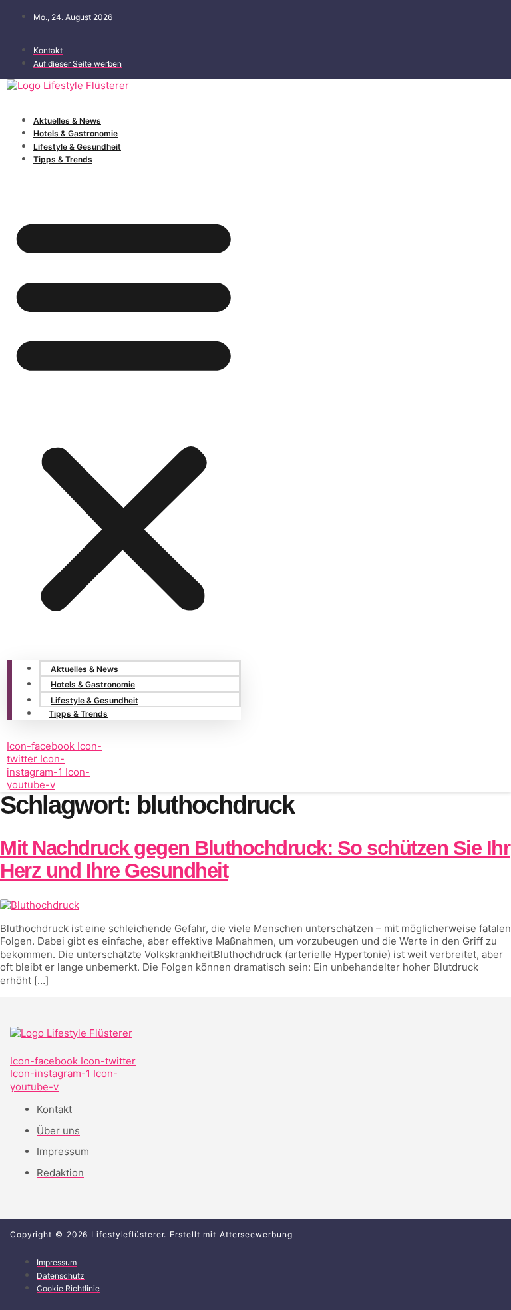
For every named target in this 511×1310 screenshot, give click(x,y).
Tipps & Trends (62, 159)
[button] (124, 412)
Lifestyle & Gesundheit (77, 147)
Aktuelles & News (67, 121)
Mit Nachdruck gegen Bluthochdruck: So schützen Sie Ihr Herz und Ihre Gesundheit (255, 859)
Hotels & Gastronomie (75, 133)
